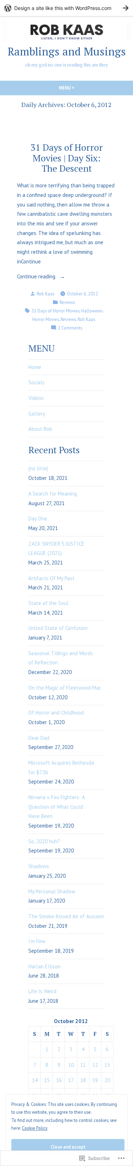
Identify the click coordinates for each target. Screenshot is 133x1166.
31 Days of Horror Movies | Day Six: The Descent (67, 157)
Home (34, 367)
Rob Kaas (45, 293)
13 (107, 1064)
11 (83, 1064)
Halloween (91, 311)
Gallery (36, 413)
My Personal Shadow (51, 891)
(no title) (38, 468)
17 (71, 1080)
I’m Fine (36, 941)
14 (35, 1080)
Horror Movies (45, 319)
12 (95, 1064)
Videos (36, 398)
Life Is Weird (42, 991)
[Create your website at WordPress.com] (66, 8)
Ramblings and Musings (66, 51)
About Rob (40, 429)
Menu (79, 88)
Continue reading (37, 277)
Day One (37, 518)
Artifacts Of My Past (51, 578)
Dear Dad (38, 737)
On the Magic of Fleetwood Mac (64, 687)
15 (47, 1080)
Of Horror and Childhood (56, 712)
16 (59, 1080)
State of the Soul (48, 603)
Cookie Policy (35, 1128)
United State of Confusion (58, 628)
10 (71, 1064)
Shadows (38, 866)
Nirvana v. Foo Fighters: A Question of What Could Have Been (56, 806)
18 (83, 1080)
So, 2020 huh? (44, 841)
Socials (36, 382)
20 (107, 1080)
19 (95, 1080)
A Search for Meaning (52, 493)
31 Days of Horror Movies (55, 311)
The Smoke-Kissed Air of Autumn (66, 916)
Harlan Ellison (44, 966)
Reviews (67, 302)
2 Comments (70, 328)
